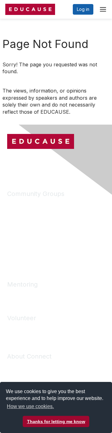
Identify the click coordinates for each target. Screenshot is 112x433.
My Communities (23, 204)
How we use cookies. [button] (30, 406)
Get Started (18, 366)
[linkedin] (23, 163)
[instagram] (35, 163)
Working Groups (23, 250)
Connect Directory (26, 231)
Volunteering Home (27, 328)
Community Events (25, 241)
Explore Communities (28, 213)
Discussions (19, 222)
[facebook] (11, 163)
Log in (83, 9)
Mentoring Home (24, 294)
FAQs (12, 376)
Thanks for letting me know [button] (56, 421)
